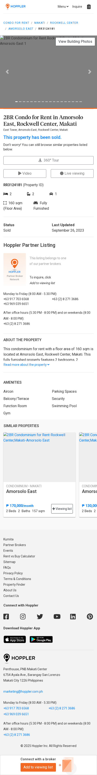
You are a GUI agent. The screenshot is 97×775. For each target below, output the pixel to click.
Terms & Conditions (17, 579)
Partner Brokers (14, 545)
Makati (39, 22)
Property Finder (14, 584)
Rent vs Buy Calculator (19, 556)
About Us (9, 590)
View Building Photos (75, 41)
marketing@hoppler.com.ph (23, 691)
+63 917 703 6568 (16, 708)
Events (8, 550)
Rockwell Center (64, 22)
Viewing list (63, 509)
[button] (7, 72)
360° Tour (50, 160)
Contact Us (11, 596)
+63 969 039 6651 (16, 714)
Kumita (8, 539)
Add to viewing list (38, 767)
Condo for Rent (16, 22)
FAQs (7, 567)
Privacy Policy (13, 573)
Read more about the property (25, 364)
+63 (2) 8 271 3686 (61, 708)
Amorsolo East (20, 28)
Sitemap (9, 562)
